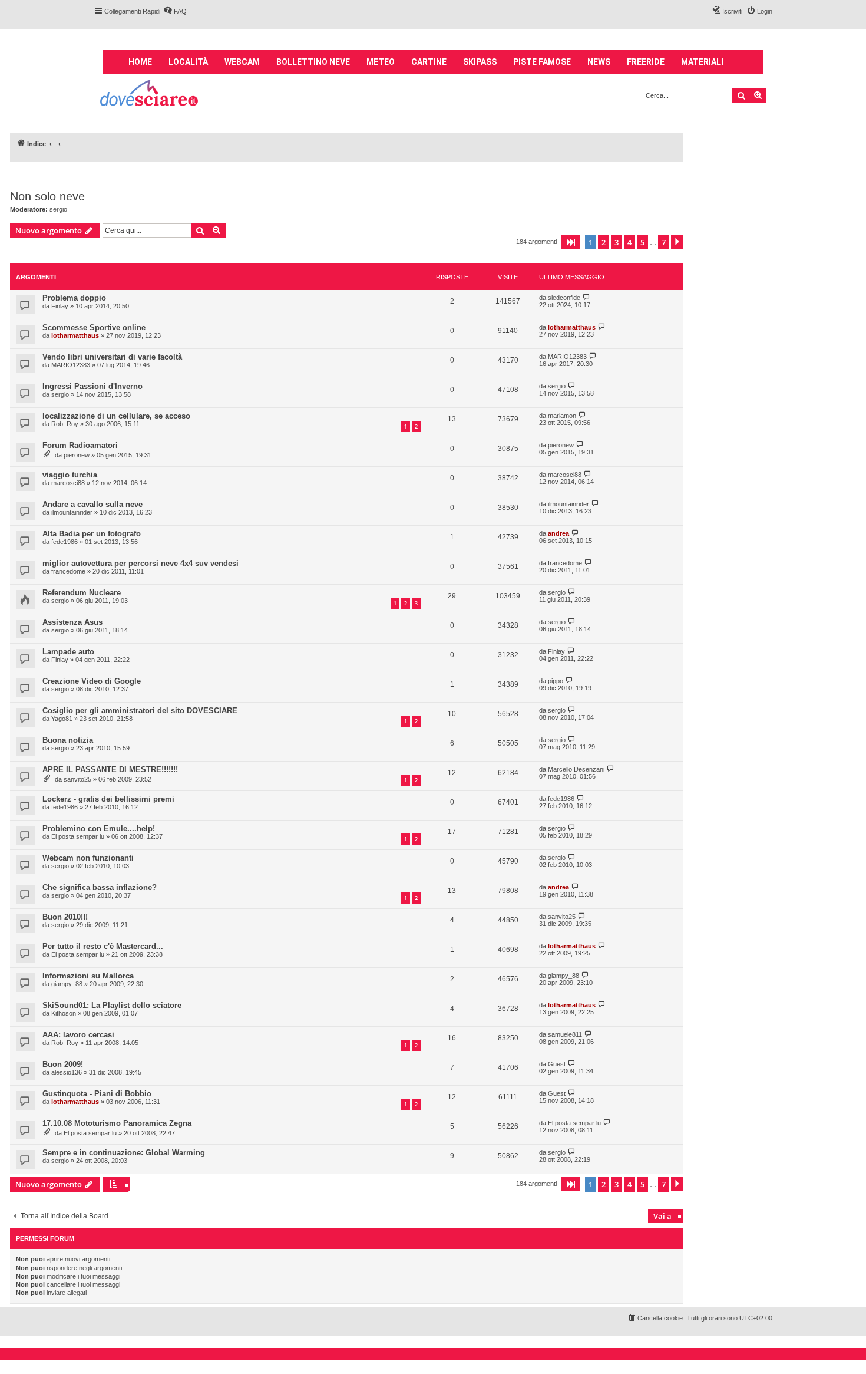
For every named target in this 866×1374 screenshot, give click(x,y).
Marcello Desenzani (576, 769)
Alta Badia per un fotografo (91, 533)
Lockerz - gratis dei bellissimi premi (108, 799)
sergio (58, 209)
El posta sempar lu (77, 836)
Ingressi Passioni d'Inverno (92, 386)
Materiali (702, 62)
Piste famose (542, 62)
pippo (555, 680)
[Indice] (150, 95)
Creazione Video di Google (91, 681)
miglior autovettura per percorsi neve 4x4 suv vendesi (140, 563)
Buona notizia (67, 740)
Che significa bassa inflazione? (99, 887)
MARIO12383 (70, 364)
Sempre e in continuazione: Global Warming (123, 1152)
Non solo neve (47, 196)
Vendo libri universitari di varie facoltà (112, 356)
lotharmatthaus (75, 335)
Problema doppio (74, 298)
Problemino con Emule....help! (98, 828)
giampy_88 (66, 983)
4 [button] (629, 242)
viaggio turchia (69, 474)
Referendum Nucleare (81, 592)
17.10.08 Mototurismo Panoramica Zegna (116, 1123)
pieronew (77, 455)
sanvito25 (77, 779)
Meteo (380, 62)
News (598, 62)
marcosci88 (68, 482)
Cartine (429, 62)
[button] (570, 242)
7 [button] (664, 242)
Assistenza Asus (72, 622)
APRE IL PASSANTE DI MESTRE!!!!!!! (110, 769)
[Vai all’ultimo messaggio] (586, 297)
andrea (558, 533)
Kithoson (63, 1013)
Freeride (646, 62)
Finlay (59, 305)
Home (140, 62)
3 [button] (616, 242)
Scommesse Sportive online (94, 327)
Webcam (242, 62)
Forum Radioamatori (80, 445)
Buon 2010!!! (65, 916)
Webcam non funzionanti (88, 858)
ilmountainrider (71, 512)
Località (188, 62)
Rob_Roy (64, 423)
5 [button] (642, 242)
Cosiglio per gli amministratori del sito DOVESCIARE (139, 710)
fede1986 (64, 541)
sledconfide (564, 297)
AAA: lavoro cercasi (78, 1034)
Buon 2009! (62, 1064)
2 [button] (603, 242)
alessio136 (66, 1072)
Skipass (480, 62)
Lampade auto (68, 651)
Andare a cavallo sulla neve (92, 504)
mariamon (562, 415)
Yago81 (61, 718)
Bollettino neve (313, 62)
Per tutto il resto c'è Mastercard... (102, 946)
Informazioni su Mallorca (88, 975)
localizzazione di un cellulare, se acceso (116, 415)
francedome (68, 571)
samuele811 (565, 1034)
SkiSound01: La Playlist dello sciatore (111, 1005)
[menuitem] (175, 11)
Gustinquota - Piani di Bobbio (96, 1093)
